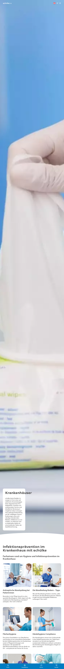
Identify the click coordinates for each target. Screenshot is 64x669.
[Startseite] (7, 3)
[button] (60, 3)
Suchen (8, 666)
